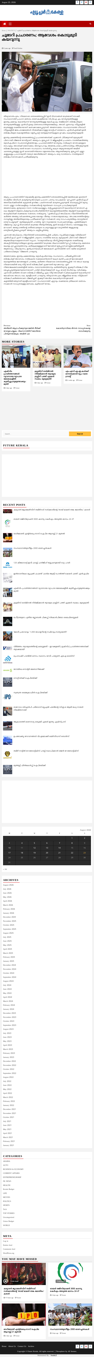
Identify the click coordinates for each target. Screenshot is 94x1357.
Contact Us (22, 1346)
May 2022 (7, 1089)
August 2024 (8, 981)
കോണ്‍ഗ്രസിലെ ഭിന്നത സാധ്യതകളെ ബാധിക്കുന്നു (73, 328)
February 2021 (9, 1141)
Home (4, 1346)
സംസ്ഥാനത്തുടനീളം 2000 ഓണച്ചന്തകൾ (69, 1329)
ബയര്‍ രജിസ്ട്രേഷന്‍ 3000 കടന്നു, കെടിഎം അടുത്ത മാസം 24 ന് (66, 1290)
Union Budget (8, 1221)
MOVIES (6, 1197)
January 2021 (8, 1145)
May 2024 (7, 993)
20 (47, 853)
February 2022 (9, 1101)
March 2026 (8, 905)
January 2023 (8, 1057)
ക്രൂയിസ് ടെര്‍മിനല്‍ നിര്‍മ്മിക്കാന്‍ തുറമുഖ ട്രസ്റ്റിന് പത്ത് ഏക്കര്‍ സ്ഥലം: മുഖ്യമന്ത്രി (45, 375)
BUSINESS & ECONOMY (13, 1169)
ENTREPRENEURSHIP (12, 1177)
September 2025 (9, 929)
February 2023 (9, 1053)
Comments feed (9, 1249)
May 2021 (7, 1129)
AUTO (5, 1165)
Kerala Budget (8, 1189)
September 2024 (9, 977)
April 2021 (7, 1133)
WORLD (6, 1225)
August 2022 (8, 1077)
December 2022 (9, 1061)
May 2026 (7, 897)
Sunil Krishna (18, 48)
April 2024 (7, 997)
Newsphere (60, 1351)
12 (34, 848)
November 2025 (9, 921)
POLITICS (7, 1201)
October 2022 (8, 1069)
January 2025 (8, 961)
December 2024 (9, 965)
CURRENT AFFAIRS (11, 1173)
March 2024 (8, 1001)
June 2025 (7, 941)
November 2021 (9, 1113)
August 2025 (8, 933)
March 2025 (8, 953)
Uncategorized (8, 1217)
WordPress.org (8, 1253)
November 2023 (9, 1017)
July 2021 (7, 1121)
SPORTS (6, 1205)
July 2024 (7, 985)
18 (22, 853)
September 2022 (9, 1073)
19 (34, 853)
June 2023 (7, 1037)
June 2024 (7, 989)
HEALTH (6, 1185)
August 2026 (8, 885)
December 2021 (9, 1109)
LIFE (5, 1193)
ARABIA (6, 1161)
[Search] (90, 24)
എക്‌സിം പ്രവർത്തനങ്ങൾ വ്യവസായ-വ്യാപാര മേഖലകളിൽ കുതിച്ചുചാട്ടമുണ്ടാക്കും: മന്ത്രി (15, 377)
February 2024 (9, 1005)
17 (9, 853)
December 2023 (9, 1013)
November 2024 (9, 969)
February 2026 (9, 909)
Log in (5, 1241)
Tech (5, 1209)
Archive (31, 1346)
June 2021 (7, 1125)
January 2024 (8, 1009)
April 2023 (7, 1045)
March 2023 (8, 1049)
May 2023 (7, 1041)
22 (72, 853)
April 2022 (7, 1093)
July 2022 (7, 1081)
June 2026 (7, 893)
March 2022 (8, 1097)
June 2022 (7, 1085)
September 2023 (9, 1025)
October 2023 (8, 1021)
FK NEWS (7, 1181)
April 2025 (7, 949)
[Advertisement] (47, 177)
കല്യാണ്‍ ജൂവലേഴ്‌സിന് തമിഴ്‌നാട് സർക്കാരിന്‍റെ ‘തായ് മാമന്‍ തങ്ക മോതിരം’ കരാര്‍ (24, 1291)
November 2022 (9, 1065)
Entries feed (7, 1245)
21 (59, 853)
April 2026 (7, 901)
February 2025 (9, 957)
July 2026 (7, 889)
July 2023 (7, 1033)
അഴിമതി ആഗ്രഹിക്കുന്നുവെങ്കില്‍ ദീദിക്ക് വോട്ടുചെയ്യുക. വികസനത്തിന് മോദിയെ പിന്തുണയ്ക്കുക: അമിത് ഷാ (22, 330)
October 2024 (8, 973)
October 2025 (8, 925)
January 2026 (8, 913)
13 (47, 848)
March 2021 (8, 1137)
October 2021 (8, 1117)
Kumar (17, 388)
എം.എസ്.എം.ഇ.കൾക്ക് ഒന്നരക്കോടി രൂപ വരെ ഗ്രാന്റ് (77, 374)
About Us (12, 1346)
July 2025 (7, 937)
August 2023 (8, 1029)
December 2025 (9, 917)
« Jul (5, 869)
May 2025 (7, 945)
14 (59, 848)
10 (9, 848)
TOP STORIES (8, 1213)
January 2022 (8, 1105)
